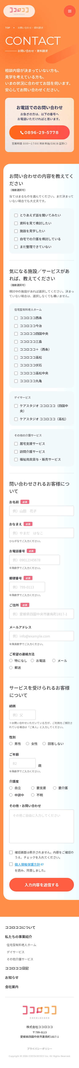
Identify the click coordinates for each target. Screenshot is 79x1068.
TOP (7, 28)
